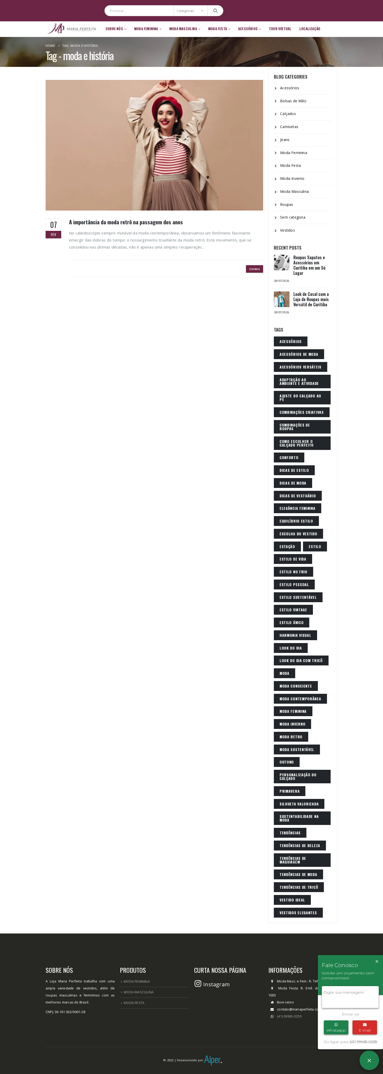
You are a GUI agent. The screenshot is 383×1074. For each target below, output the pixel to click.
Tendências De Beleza (300, 845)
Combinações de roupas (295, 426)
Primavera (290, 791)
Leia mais (254, 269)
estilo (315, 546)
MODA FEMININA (137, 981)
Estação (287, 546)
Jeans (284, 139)
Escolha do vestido (298, 533)
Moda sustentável (297, 749)
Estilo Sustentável (298, 597)
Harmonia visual (295, 635)
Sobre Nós (114, 28)
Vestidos (287, 230)
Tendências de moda (298, 874)
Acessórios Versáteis (301, 367)
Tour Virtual (280, 28)
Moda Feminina (293, 152)
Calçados (288, 113)
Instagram (216, 984)
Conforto (289, 457)
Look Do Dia (291, 648)
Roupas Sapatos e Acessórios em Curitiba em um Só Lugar (309, 265)
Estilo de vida (293, 559)
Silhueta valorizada (299, 803)
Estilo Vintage (293, 609)
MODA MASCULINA (138, 992)
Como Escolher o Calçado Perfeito (297, 443)
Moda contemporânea (300, 698)
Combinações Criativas (302, 412)
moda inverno (292, 724)
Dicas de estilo (294, 470)
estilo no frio (293, 571)
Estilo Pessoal (294, 584)
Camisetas (289, 126)
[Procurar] (215, 10)
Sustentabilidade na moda (299, 818)
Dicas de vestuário (298, 495)
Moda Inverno (292, 178)
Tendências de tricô (299, 887)
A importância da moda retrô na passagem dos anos (126, 222)
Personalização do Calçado (298, 776)
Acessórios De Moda (299, 354)
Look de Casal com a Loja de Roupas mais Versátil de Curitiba (311, 299)
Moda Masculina (294, 191)
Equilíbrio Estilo (296, 521)
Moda (284, 673)
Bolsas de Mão (293, 100)
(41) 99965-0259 (289, 1016)
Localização (309, 28)
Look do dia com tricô (301, 660)
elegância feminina (298, 508)
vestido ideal (292, 900)
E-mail (364, 1030)
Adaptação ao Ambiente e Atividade (299, 381)
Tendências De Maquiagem (293, 860)
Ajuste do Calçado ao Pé (300, 397)
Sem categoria (292, 217)
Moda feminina (293, 711)
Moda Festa (290, 165)
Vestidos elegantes (298, 912)
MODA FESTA (134, 1003)
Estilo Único (292, 622)
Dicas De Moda (293, 483)
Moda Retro (291, 736)
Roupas (286, 204)
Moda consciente (296, 686)
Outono (287, 762)
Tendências (290, 832)
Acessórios (248, 28)
